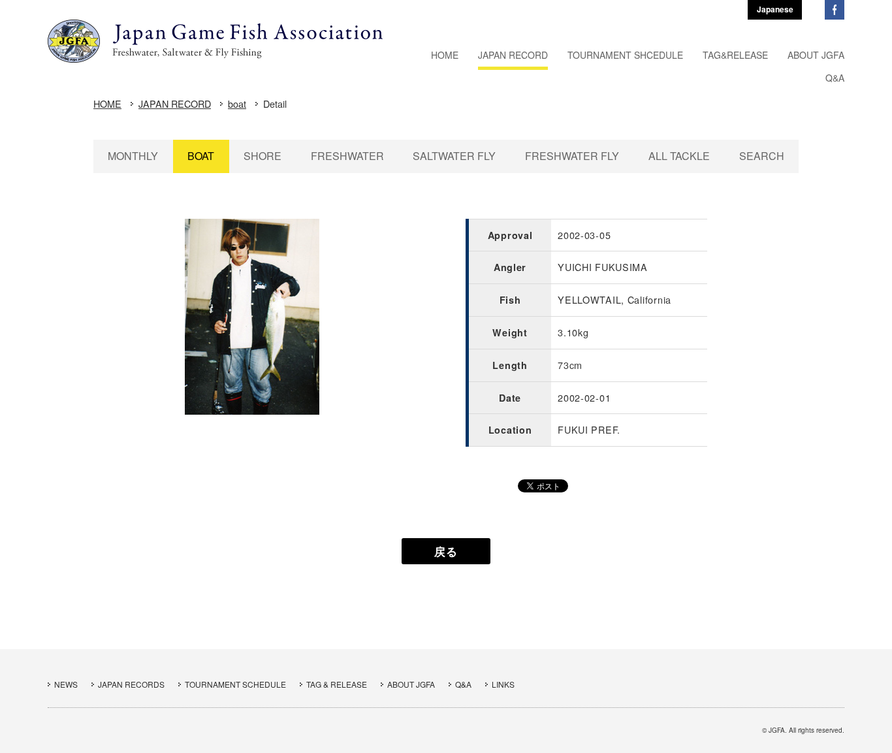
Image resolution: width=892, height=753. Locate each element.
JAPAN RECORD (174, 103)
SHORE (262, 155)
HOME (107, 103)
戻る (445, 551)
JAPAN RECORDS (131, 684)
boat (237, 103)
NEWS (66, 684)
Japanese (775, 9)
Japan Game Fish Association (215, 41)
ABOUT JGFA (411, 684)
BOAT (200, 155)
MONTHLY (133, 155)
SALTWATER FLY (454, 155)
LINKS (503, 684)
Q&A (463, 684)
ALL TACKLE (679, 155)
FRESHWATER (347, 155)
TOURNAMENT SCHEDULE (235, 684)
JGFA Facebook (834, 10)
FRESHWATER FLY (572, 155)
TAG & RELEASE (336, 684)
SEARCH (761, 155)
